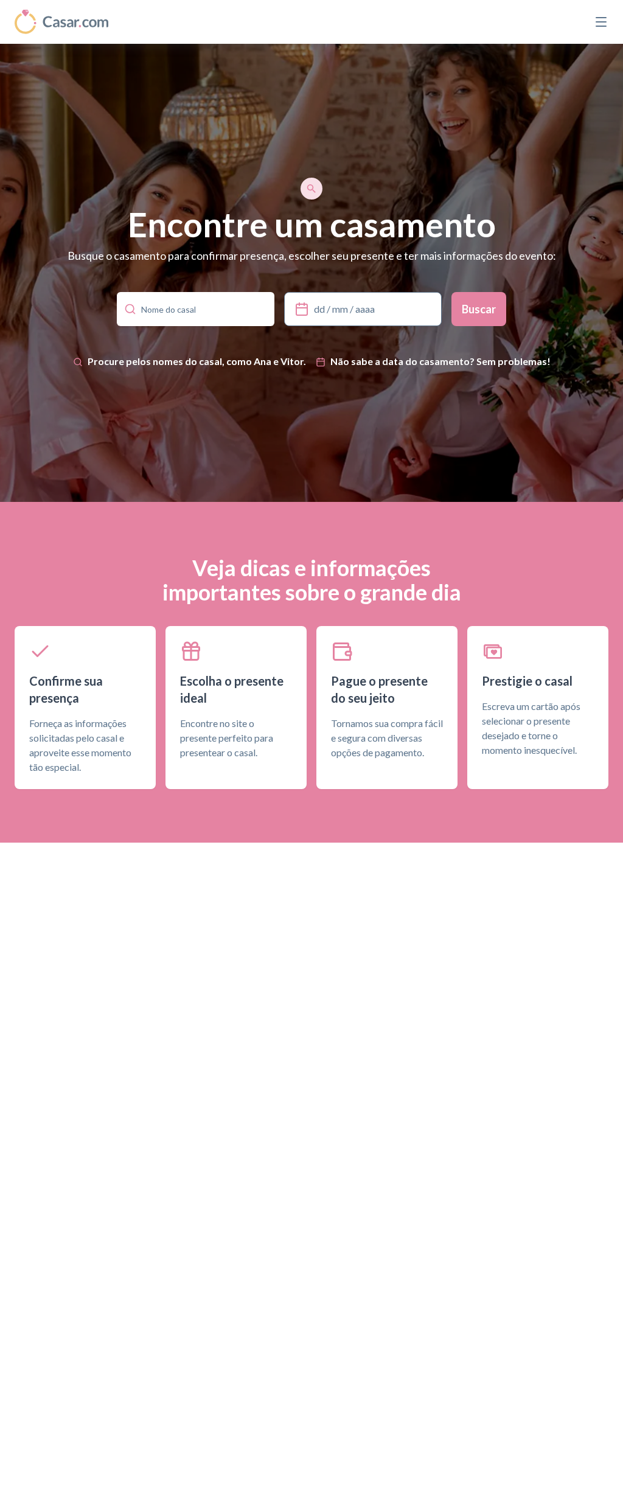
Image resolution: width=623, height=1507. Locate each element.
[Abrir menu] (601, 22)
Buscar (479, 309)
